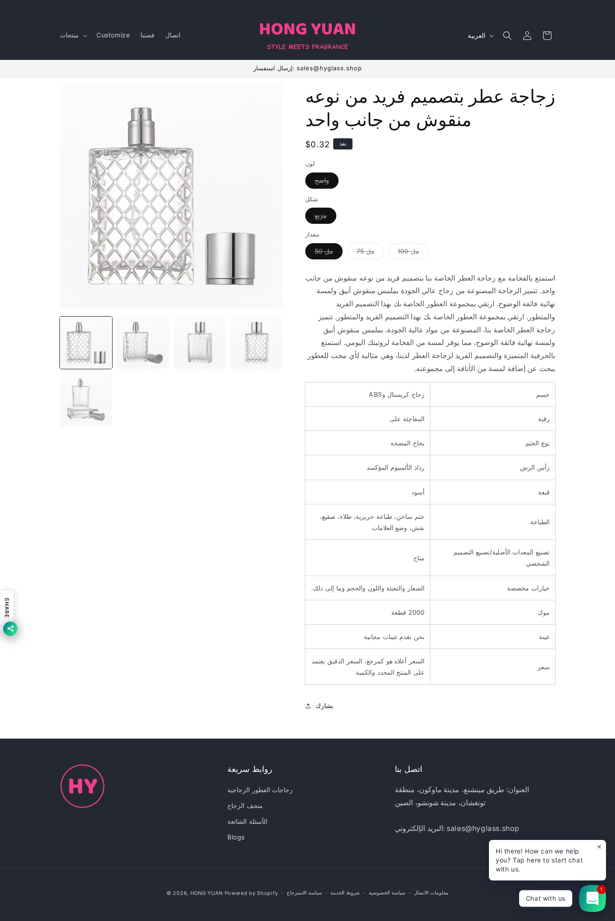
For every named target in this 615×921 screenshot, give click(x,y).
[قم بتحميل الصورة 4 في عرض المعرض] (257, 343)
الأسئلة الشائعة (247, 821)
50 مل (329, 253)
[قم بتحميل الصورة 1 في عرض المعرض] (86, 343)
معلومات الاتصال (431, 892)
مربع (325, 217)
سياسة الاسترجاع (304, 892)
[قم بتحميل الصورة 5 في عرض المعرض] (86, 399)
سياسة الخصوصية (387, 892)
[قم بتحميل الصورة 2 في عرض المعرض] (143, 343)
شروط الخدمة (345, 892)
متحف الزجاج (245, 805)
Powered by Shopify (251, 893)
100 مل (413, 253)
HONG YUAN (206, 893)
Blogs (236, 837)
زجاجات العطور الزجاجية (260, 790)
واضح (327, 182)
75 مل (370, 253)
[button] (72, 35)
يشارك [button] (324, 705)
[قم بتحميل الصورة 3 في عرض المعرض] (200, 343)
